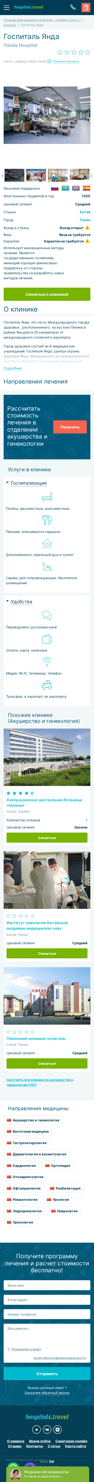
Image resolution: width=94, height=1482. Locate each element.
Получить (70, 427)
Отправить (47, 1373)
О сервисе (15, 1441)
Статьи (54, 1446)
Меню (6, 7)
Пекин (85, 220)
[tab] (47, 483)
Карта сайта (75, 1446)
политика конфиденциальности (59, 1358)
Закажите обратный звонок (47, 1393)
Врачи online (40, 1441)
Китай (85, 212)
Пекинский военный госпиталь (36, 1038)
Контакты (34, 1446)
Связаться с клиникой (47, 294)
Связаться (47, 838)
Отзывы (14, 1446)
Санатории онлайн (71, 1441)
